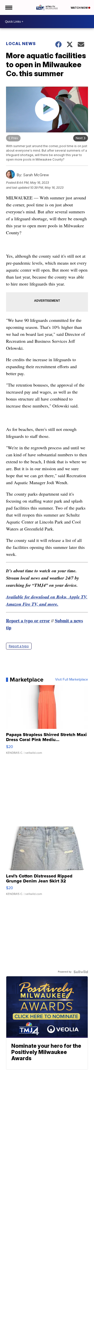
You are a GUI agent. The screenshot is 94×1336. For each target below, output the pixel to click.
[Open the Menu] (8, 7)
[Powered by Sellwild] (80, 972)
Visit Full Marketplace (71, 679)
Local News (21, 43)
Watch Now (79, 7)
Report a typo (19, 646)
